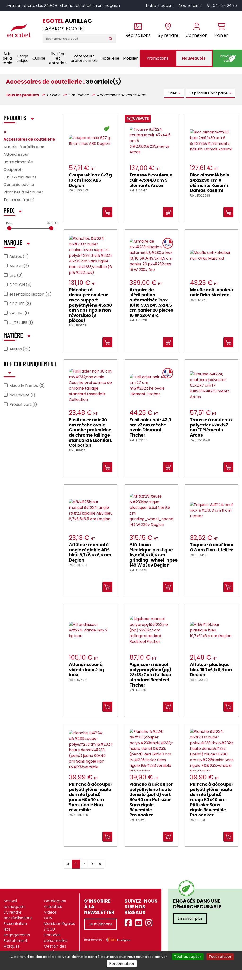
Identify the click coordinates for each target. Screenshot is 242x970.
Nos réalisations (18, 918)
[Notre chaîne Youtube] (139, 923)
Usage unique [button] (23, 58)
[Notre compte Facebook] (129, 923)
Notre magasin (159, 5)
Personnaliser (121, 963)
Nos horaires (190, 5)
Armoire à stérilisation (24, 147)
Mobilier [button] (130, 58)
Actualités (53, 906)
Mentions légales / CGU (59, 926)
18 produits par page (209, 93)
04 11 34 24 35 (225, 5)
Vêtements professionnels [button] (84, 58)
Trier (172, 93)
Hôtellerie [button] (110, 58)
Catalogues (55, 901)
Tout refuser (220, 956)
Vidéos (50, 912)
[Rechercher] (112, 38)
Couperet (13, 169)
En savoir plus (190, 918)
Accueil (10, 901)
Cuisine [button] (38, 58)
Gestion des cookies (55, 949)
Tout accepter (187, 956)
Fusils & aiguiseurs (20, 177)
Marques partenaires (14, 949)
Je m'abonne (100, 924)
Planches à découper (23, 192)
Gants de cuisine (19, 184)
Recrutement (15, 940)
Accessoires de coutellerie (29, 139)
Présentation (15, 923)
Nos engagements (17, 932)
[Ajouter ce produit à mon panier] (126, 860)
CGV (48, 918)
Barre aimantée (18, 162)
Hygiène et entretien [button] (58, 58)
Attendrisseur (16, 154)
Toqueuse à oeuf (19, 199)
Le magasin (14, 906)
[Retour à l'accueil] (21, 30)
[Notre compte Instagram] (150, 923)
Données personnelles (55, 937)
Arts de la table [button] (7, 58)
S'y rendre (13, 912)
